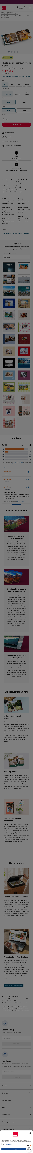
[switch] (29, 1149)
